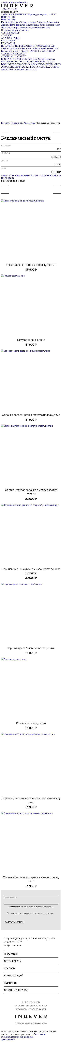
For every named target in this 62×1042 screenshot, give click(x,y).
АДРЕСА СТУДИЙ (10, 38)
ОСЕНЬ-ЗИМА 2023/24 (33, 64)
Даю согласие (8, 1039)
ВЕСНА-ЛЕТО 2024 (11, 64)
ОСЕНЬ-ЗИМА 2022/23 (18, 67)
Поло (12, 25)
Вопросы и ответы (10, 51)
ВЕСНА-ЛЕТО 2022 (40, 67)
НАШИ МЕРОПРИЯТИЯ (45, 48)
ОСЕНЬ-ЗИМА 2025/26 (33, 59)
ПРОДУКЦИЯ (8, 17)
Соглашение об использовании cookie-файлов (23, 1035)
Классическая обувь (35, 25)
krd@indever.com (12, 945)
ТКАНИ (24, 51)
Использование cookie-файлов (31, 1009)
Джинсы (5, 25)
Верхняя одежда (28, 22)
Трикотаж (20, 25)
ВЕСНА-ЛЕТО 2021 (26, 69)
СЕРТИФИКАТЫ (10, 32)
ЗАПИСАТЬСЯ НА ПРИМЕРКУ (17, 175)
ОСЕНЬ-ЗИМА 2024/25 (43, 61)
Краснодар (42, 14)
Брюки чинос (53, 22)
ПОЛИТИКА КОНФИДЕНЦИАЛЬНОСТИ (31, 1006)
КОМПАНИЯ (8, 40)
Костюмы (6, 22)
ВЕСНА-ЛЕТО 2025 (21, 61)
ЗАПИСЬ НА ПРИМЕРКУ (14, 2)
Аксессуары (13, 27)
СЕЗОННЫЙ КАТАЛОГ (13, 53)
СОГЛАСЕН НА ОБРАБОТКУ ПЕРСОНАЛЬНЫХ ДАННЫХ (32, 913)
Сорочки (15, 22)
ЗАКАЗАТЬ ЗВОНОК (14, 922)
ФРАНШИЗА (48, 51)
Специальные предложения (14, 30)
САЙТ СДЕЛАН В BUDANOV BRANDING (31, 1023)
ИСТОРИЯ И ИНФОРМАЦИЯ (16, 46)
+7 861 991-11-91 (9, 9)
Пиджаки (41, 22)
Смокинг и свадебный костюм (35, 27)
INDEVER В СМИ (16, 48)
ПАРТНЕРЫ (35, 51)
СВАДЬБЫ (6, 35)
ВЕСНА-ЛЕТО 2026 (11, 59)
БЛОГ (29, 48)
